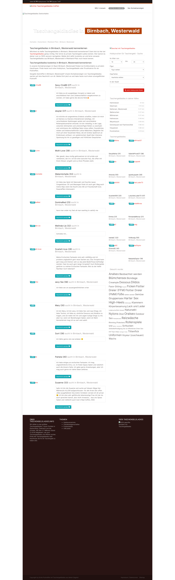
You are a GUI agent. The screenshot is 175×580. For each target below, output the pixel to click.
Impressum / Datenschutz (129, 577)
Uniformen (115, 335)
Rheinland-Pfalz (53, 42)
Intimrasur (128, 303)
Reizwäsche (130, 318)
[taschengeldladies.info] (44, 8)
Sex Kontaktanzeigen (136, 8)
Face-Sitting (115, 286)
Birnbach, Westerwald (65, 87)
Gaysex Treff (56, 1)
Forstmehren (127, 131)
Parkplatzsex (117, 318)
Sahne (114, 326)
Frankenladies (68, 426)
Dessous (124, 282)
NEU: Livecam (100, 8)
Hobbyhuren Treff (44, 1)
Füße (120, 294)
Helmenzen (127, 118)
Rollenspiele (133, 322)
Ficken (131, 286)
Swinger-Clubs (124, 332)
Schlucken (127, 325)
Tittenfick (133, 331)
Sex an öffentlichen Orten (131, 328)
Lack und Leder (136, 306)
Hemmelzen (127, 103)
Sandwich (119, 326)
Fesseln (124, 287)
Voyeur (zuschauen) (133, 335)
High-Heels (116, 302)
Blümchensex (117, 278)
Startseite (33, 42)
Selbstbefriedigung (116, 329)
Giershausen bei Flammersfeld (127, 125)
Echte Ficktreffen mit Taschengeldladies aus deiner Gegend (58, 577)
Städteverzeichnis (69, 422)
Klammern (137, 302)
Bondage (132, 278)
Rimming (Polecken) (117, 322)
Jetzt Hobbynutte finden (134, 90)
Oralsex (129, 313)
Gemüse (139, 294)
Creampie (114, 282)
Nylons (113, 313)
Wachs (112, 338)
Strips (117, 332)
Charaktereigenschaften (71, 424)
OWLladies (67, 428)
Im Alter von (114, 58)
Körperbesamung (117, 306)
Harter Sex (131, 298)
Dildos (135, 282)
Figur (112, 66)
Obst (121, 314)
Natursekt (130, 309)
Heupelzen (127, 128)
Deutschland (42, 42)
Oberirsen (127, 106)
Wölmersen (127, 115)
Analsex (114, 274)
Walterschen (127, 112)
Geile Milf (33, 1)
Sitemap (142, 577)
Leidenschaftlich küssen (116, 310)
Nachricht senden (62, 105)
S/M (110, 326)
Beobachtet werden (130, 274)
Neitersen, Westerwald (127, 109)
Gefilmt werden (129, 294)
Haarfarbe (114, 74)
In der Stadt (114, 82)
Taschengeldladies (37, 54)
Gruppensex (116, 298)
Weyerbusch (127, 122)
